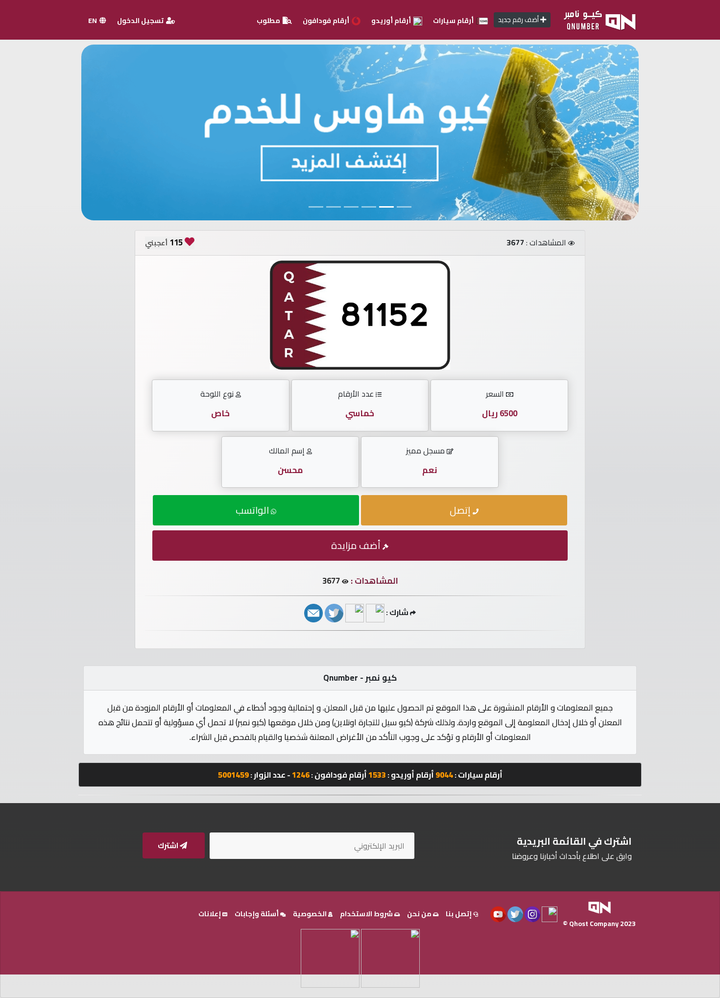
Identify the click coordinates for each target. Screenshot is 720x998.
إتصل (461, 510)
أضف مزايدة (357, 545)
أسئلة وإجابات (257, 913)
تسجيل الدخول (141, 20)
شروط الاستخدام (367, 913)
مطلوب (269, 20)
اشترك (169, 845)
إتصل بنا (459, 913)
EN (93, 20)
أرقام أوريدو (391, 20)
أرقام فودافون (327, 20)
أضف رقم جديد (519, 19)
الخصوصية (310, 913)
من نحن (420, 913)
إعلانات (210, 913)
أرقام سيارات (454, 20)
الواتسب (253, 510)
